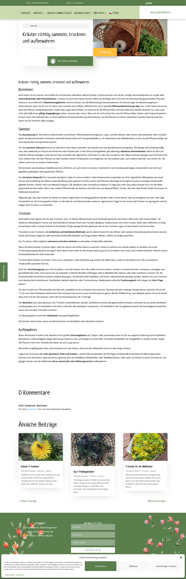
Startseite (26, 13)
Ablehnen (133, 566)
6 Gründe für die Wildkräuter (139, 466)
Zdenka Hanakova (30, 471)
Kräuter (37, 13)
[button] (181, 557)
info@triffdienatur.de (40, 3)
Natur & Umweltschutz (59, 13)
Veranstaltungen (4, 272)
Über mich (99, 13)
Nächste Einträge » (157, 501)
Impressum (20, 575)
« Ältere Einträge (28, 501)
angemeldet (32, 409)
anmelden (149, 3)
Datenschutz (10, 575)
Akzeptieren (100, 566)
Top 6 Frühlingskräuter (83, 471)
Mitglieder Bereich (160, 12)
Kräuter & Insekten (30, 466)
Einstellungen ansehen (166, 566)
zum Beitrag (105, 52)
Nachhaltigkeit (82, 13)
